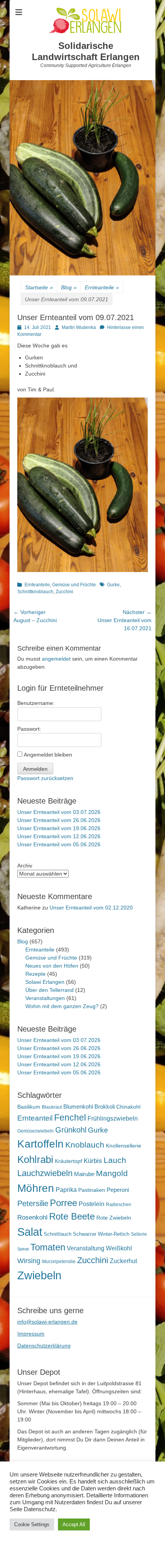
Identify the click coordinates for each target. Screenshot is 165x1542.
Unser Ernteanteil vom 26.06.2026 (59, 820)
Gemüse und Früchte (74, 584)
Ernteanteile (102, 287)
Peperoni (118, 1189)
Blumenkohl (78, 1106)
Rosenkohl (32, 1217)
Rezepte (35, 974)
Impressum (31, 1334)
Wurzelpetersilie (59, 1261)
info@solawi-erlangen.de (47, 1322)
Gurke (113, 584)
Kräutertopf (68, 1161)
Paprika (66, 1189)
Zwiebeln (39, 1275)
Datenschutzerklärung (44, 1345)
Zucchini (64, 591)
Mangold (112, 1173)
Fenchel (70, 1118)
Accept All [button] (74, 1524)
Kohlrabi (35, 1159)
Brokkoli (104, 1106)
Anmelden (35, 769)
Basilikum (28, 1107)
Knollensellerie (123, 1146)
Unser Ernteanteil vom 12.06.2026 (59, 836)
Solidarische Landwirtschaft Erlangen (86, 51)
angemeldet (56, 659)
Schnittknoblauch (35, 591)
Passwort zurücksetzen (45, 778)
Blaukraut (52, 1107)
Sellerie (139, 1234)
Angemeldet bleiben (48, 755)
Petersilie (32, 1203)
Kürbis (93, 1160)
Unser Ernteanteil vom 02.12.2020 (91, 907)
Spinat (23, 1249)
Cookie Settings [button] (32, 1524)
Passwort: (29, 729)
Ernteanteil (35, 1118)
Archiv (24, 865)
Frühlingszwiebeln (112, 1118)
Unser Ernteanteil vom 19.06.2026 (59, 828)
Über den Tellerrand (49, 990)
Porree (63, 1203)
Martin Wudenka (79, 327)
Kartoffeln (40, 1144)
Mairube (84, 1174)
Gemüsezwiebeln (35, 1131)
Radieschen (118, 1204)
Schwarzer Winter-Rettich (101, 1234)
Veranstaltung (85, 1248)
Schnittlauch (57, 1234)
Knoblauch (84, 1144)
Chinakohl (128, 1107)
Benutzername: (35, 703)
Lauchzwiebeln (45, 1173)
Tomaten (47, 1247)
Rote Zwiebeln (113, 1218)
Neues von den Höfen (51, 966)
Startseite (39, 287)
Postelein (91, 1204)
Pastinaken (91, 1190)
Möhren (35, 1188)
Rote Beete (72, 1216)
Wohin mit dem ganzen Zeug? (62, 1006)
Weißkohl (119, 1248)
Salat (29, 1232)
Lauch (115, 1160)
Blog (69, 287)
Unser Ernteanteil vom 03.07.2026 (59, 812)
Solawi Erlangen (44, 982)
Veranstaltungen (45, 998)
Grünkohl (70, 1130)
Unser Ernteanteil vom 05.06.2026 (59, 844)
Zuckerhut (123, 1261)
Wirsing (28, 1261)
